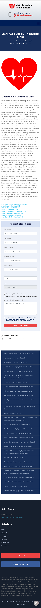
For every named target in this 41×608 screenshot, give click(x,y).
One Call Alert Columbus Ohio (12, 217)
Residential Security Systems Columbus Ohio (18, 395)
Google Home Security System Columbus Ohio (19, 477)
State (5, 283)
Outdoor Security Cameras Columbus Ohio (18, 371)
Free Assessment (20, 564)
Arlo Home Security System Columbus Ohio (18, 466)
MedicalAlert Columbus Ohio (12, 213)
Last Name (7, 239)
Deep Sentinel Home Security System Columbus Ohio (19, 408)
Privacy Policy (5, 546)
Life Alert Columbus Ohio (10, 208)
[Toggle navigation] (38, 23)
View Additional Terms (23, 321)
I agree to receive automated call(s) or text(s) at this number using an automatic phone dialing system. (21, 319)
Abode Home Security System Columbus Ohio (19, 353)
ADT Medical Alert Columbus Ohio (14, 204)
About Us (4, 533)
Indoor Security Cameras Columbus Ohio (17, 424)
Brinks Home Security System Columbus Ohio (19, 462)
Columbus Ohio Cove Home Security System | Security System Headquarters (19, 376)
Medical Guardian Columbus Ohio (13, 211)
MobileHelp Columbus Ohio (11, 215)
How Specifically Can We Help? (14, 300)
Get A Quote (20, 555)
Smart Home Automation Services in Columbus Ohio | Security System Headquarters (19, 472)
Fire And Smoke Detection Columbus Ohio (17, 433)
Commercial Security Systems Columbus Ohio (19, 490)
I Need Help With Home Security (16, 294)
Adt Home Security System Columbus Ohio (18, 391)
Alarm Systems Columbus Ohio (14, 413)
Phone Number (9, 257)
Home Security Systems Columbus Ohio (17, 382)
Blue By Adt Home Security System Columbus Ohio (19, 401)
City (5, 275)
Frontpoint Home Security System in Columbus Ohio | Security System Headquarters (19, 452)
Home (11, 41)
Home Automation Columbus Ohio (15, 358)
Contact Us (5, 543)
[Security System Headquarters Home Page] (20, 6)
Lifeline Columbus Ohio (9, 210)
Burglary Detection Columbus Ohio (15, 486)
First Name (7, 230)
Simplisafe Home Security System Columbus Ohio (20, 442)
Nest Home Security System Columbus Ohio (18, 482)
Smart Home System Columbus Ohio (16, 362)
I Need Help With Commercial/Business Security (21, 296)
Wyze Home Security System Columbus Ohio (18, 446)
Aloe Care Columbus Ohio (11, 206)
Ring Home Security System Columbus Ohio (18, 429)
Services (4, 539)
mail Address (8, 248)
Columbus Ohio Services (22, 41)
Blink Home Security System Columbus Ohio (18, 367)
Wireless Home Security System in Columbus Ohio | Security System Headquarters (20, 419)
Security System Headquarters (20, 601)
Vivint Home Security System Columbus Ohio (18, 387)
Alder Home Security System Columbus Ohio (18, 438)
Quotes (3, 536)
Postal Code (8, 266)
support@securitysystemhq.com (16, 339)
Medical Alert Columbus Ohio (13, 457)
